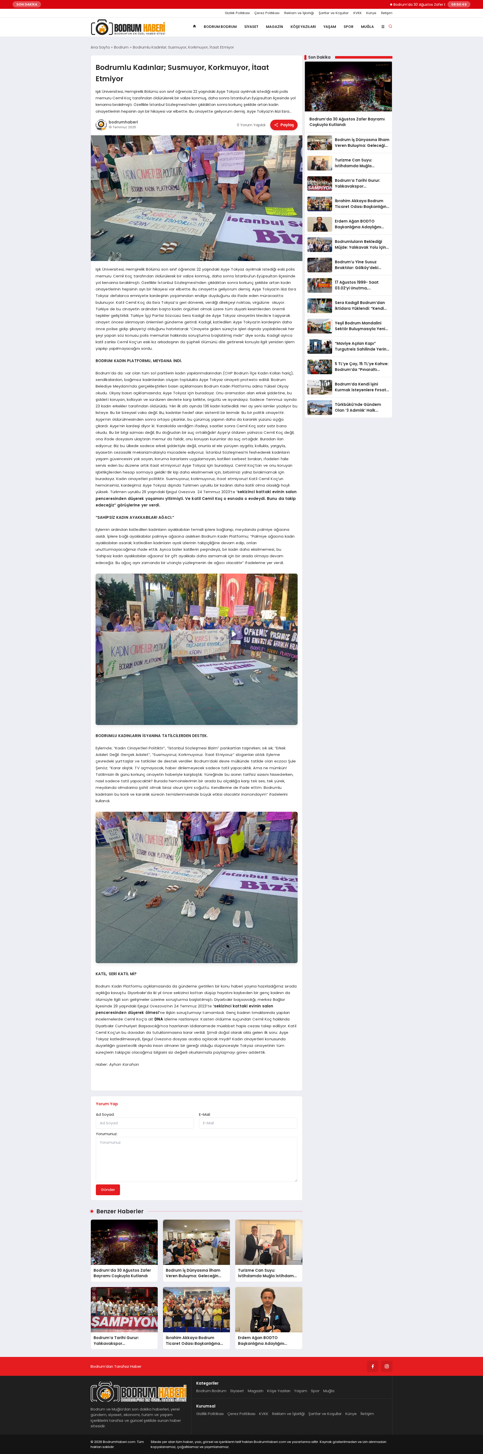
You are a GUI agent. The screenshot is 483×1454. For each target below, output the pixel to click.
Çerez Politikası (266, 13)
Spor (348, 26)
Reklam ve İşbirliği (299, 13)
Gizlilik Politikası (237, 13)
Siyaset (251, 26)
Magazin (274, 26)
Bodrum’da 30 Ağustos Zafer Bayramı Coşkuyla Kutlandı (400, 4)
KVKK (357, 13)
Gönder (108, 1189)
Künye (371, 13)
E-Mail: (205, 1114)
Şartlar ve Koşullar (334, 13)
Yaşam (330, 26)
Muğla (367, 26)
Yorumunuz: (106, 1133)
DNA (158, 1019)
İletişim (386, 13)
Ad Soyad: (105, 1114)
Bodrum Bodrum (220, 26)
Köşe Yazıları (303, 26)
